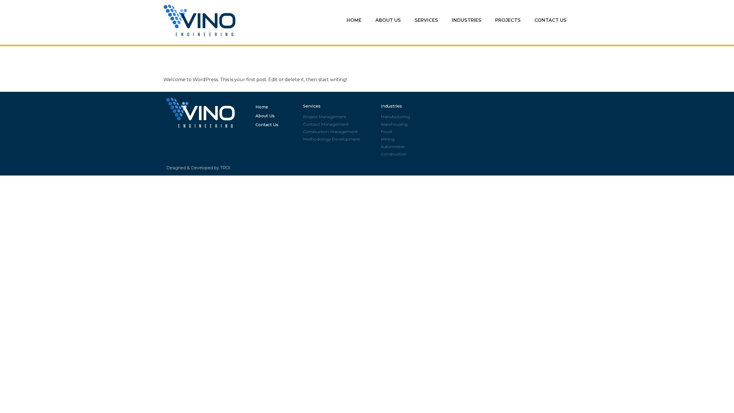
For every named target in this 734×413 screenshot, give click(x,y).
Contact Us (550, 20)
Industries (466, 20)
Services (426, 20)
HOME (354, 20)
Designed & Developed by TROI (198, 167)
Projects (508, 20)
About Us (388, 20)
